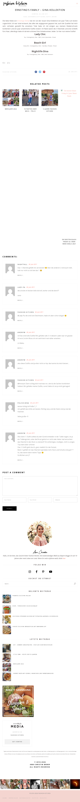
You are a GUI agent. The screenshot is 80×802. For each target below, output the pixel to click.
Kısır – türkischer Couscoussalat (25, 606)
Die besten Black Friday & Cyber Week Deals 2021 (69, 242)
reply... (21, 275)
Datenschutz (25, 798)
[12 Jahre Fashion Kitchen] (49, 97)
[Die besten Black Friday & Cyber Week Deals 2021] (69, 163)
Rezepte (43, 798)
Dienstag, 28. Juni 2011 (40, 14)
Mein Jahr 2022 (11, 109)
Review (54, 16)
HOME (5, 798)
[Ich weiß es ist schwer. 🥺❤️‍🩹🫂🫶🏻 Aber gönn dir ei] (5, 784)
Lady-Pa (21, 287)
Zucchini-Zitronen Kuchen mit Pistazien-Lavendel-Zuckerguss (35, 616)
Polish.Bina (23, 403)
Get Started (17, 741)
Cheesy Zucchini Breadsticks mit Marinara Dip (29, 626)
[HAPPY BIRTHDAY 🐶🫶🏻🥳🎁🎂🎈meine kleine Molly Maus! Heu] (65, 784)
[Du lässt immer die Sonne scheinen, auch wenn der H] (55, 784)
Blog (25, 16)
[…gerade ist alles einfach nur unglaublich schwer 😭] (45, 784)
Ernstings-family (23, 21)
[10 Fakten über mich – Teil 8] (30, 97)
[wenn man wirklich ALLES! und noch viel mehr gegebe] (35, 784)
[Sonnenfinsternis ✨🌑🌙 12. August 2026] (75, 784)
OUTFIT (48, 16)
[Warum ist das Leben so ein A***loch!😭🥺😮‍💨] (25, 784)
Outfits (35, 798)
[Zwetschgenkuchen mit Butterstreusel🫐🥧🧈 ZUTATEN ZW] (15, 784)
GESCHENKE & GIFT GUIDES (36, 16)
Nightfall (23, 264)
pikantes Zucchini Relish (22, 595)
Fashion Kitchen (10, 72)
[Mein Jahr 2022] (11, 97)
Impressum (13, 798)
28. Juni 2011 (73, 71)
